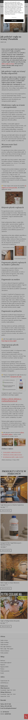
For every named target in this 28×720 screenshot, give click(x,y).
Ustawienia (14, 17)
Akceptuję (14, 20)
